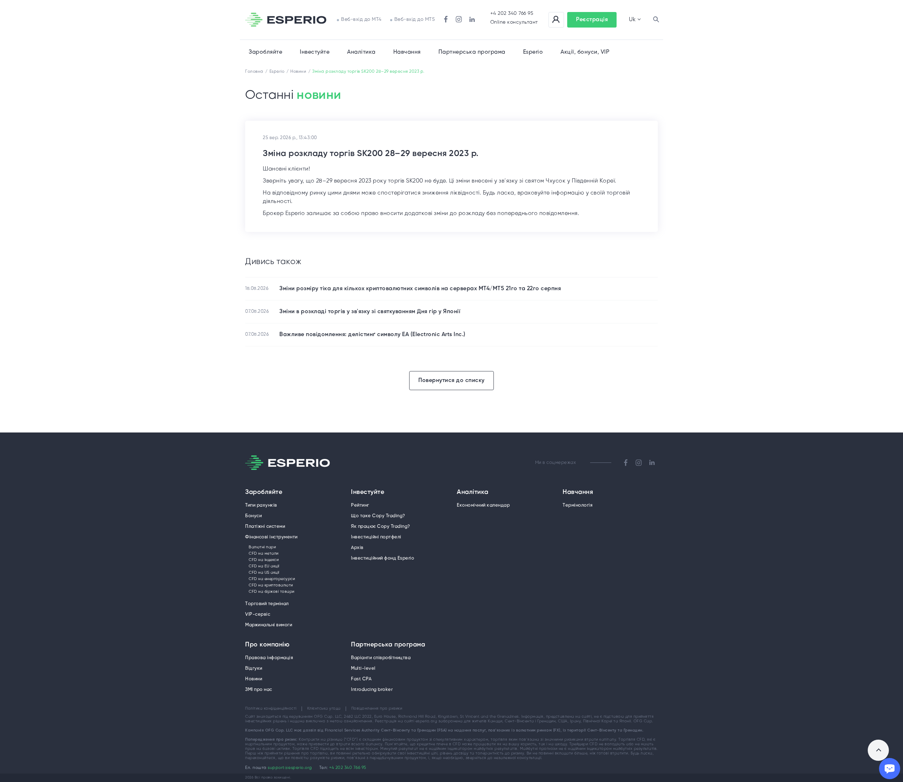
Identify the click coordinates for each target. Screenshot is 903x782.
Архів (357, 547)
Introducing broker (372, 689)
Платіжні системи (265, 526)
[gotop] (878, 750)
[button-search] (656, 20)
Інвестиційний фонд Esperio (382, 558)
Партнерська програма (388, 645)
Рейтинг (360, 505)
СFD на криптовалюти (271, 585)
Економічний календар (483, 505)
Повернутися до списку (451, 380)
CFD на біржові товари (272, 592)
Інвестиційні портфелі (376, 537)
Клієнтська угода (324, 708)
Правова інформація (269, 658)
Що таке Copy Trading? (378, 516)
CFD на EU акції (264, 566)
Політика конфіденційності (271, 708)
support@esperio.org (290, 767)
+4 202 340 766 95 (512, 13)
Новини (253, 679)
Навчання (407, 52)
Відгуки (253, 668)
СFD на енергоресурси (272, 579)
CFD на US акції (264, 573)
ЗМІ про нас (258, 689)
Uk (632, 20)
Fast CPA (361, 679)
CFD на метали (264, 553)
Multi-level (363, 668)
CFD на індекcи (264, 560)
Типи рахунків (261, 505)
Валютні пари (262, 547)
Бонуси (253, 516)
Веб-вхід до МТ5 (414, 19)
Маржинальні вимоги (268, 625)
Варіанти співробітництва (381, 658)
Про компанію (267, 645)
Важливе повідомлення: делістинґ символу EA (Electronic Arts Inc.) (372, 335)
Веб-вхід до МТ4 (361, 19)
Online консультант (514, 22)
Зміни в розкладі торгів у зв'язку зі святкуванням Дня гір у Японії (369, 312)
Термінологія (578, 505)
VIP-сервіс (257, 614)
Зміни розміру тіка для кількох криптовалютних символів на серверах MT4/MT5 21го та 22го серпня (420, 289)
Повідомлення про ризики (376, 708)
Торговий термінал (267, 604)
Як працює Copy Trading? (380, 526)
